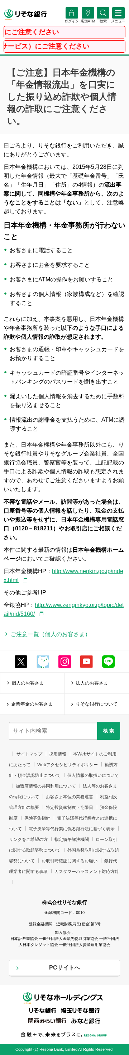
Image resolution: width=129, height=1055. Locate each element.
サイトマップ (29, 754)
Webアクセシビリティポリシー (67, 764)
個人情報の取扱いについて (93, 775)
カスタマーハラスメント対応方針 (86, 871)
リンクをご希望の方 (28, 839)
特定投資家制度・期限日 (69, 807)
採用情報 (57, 754)
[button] (103, 21)
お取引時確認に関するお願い (69, 860)
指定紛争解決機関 (71, 839)
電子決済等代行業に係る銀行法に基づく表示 (72, 828)
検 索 (108, 730)
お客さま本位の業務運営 (69, 796)
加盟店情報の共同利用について (46, 786)
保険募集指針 (37, 818)
